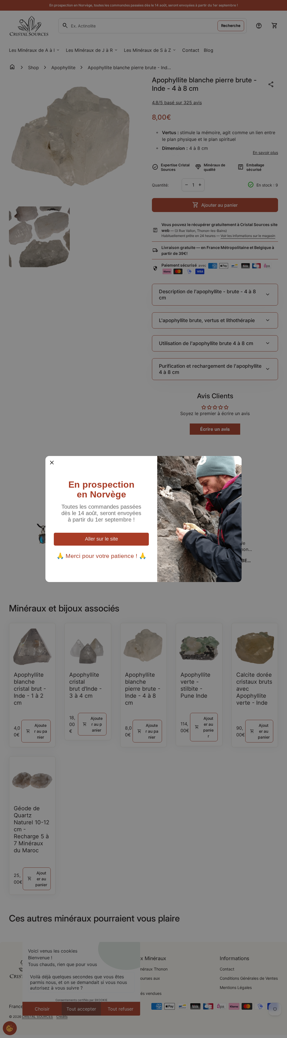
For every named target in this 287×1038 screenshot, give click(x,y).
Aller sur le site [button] (101, 539)
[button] (52, 462)
